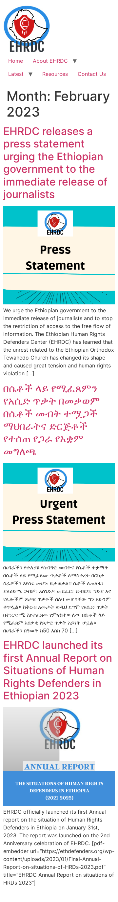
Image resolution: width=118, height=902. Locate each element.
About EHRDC (50, 60)
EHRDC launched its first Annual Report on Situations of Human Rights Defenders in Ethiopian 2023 (57, 670)
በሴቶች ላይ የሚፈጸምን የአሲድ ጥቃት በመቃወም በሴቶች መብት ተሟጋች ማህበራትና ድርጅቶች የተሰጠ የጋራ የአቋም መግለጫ (51, 420)
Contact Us (92, 74)
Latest (16, 74)
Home (15, 60)
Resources (55, 74)
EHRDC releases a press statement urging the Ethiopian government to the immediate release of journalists (55, 163)
